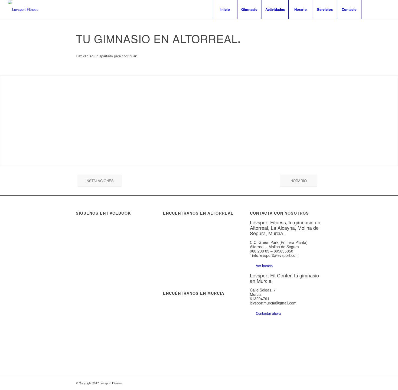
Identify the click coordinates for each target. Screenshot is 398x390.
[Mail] (386, 9)
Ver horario (264, 265)
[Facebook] (370, 9)
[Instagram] (378, 9)
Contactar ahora (268, 313)
